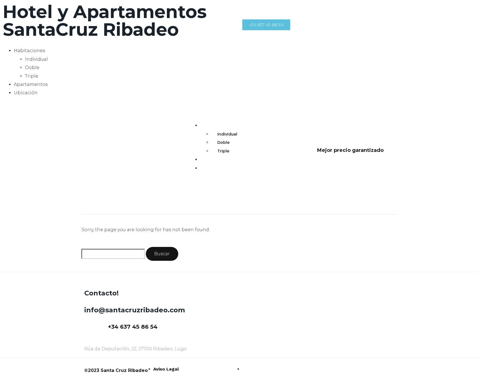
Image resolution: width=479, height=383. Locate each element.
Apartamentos (31, 84)
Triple (31, 76)
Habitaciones (29, 50)
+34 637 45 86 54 (132, 326)
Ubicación (26, 92)
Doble (32, 67)
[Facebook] (249, 10)
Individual (36, 59)
